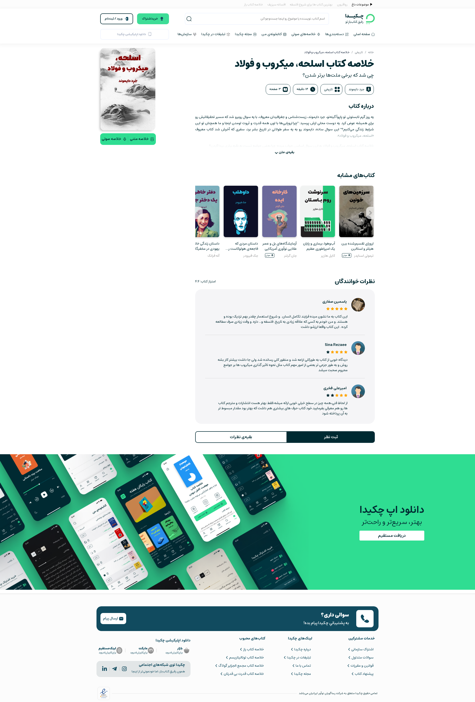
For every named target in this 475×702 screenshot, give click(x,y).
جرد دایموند (356, 89)
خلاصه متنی (139, 139)
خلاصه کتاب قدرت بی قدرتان (244, 674)
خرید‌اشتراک (150, 18)
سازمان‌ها (185, 34)
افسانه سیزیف (276, 4)
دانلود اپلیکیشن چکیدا (131, 34)
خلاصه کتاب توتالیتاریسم (246, 657)
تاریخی (359, 52)
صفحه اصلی (362, 34)
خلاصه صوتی (111, 139)
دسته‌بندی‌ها (335, 34)
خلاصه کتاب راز (253, 4)
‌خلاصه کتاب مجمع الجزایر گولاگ (241, 666)
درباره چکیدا (302, 649)
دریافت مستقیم (392, 535)
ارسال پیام (111, 618)
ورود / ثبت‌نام (113, 18)
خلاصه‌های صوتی (303, 34)
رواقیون (342, 4)
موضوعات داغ (360, 4)
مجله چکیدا (244, 34)
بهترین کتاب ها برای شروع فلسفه (310, 4)
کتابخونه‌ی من (272, 34)
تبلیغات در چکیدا (213, 34)
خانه (371, 52)
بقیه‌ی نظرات (241, 436)
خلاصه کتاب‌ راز (253, 649)
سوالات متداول (363, 657)
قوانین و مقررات (362, 666)
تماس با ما (303, 666)
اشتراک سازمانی (362, 649)
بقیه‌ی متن (286, 152)
